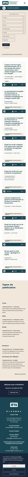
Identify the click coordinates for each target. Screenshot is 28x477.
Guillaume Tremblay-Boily (10, 259)
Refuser (14, 470)
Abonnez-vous (14, 392)
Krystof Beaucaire (16, 206)
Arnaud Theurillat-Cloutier (10, 103)
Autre (6, 81)
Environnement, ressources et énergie (13, 108)
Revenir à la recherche (20, 374)
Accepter (14, 466)
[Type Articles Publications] (14, 21)
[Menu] (25, 3)
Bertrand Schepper (9, 179)
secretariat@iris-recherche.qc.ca (14, 427)
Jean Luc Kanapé (8, 78)
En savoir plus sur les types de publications (12, 54)
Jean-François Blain (9, 177)
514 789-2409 (14, 422)
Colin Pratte (17, 153)
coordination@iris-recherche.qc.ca (14, 450)
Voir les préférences (14, 474)
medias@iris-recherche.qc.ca (13, 438)
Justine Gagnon (18, 76)
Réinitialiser (6, 47)
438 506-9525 (14, 436)
